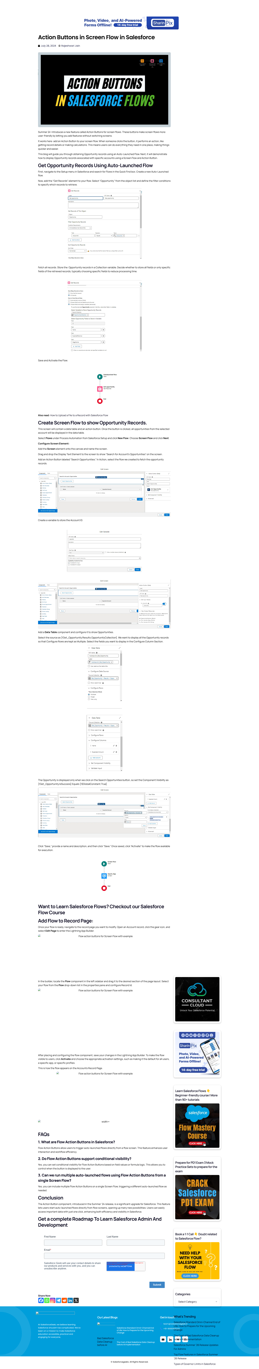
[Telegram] (58, 1300)
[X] (76, 1300)
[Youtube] (163, 1339)
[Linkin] (170, 1339)
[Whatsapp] (46, 1300)
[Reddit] (64, 1300)
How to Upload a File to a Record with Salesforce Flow (79, 415)
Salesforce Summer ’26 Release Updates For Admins (196, 1347)
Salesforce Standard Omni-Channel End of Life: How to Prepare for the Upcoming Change (197, 1325)
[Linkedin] (70, 1300)
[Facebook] (41, 1300)
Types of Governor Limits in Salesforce (195, 1364)
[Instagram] (52, 1300)
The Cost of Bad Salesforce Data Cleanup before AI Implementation (196, 1337)
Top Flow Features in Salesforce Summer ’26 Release (196, 1356)
